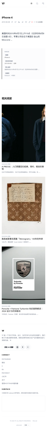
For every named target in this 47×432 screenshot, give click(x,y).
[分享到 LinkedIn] (19, 22)
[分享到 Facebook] (12, 22)
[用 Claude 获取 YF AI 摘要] (22, 347)
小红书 (4, 376)
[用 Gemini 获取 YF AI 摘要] (28, 347)
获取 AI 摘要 (8, 347)
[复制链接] (29, 22)
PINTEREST (6, 373)
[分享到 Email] (26, 22)
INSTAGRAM (6, 359)
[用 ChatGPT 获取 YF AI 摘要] (17, 347)
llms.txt (35, 421)
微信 (3, 363)
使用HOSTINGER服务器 (10, 383)
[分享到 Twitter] (15, 22)
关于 (3, 380)
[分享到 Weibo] (22, 22)
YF (3, 3)
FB (2, 369)
